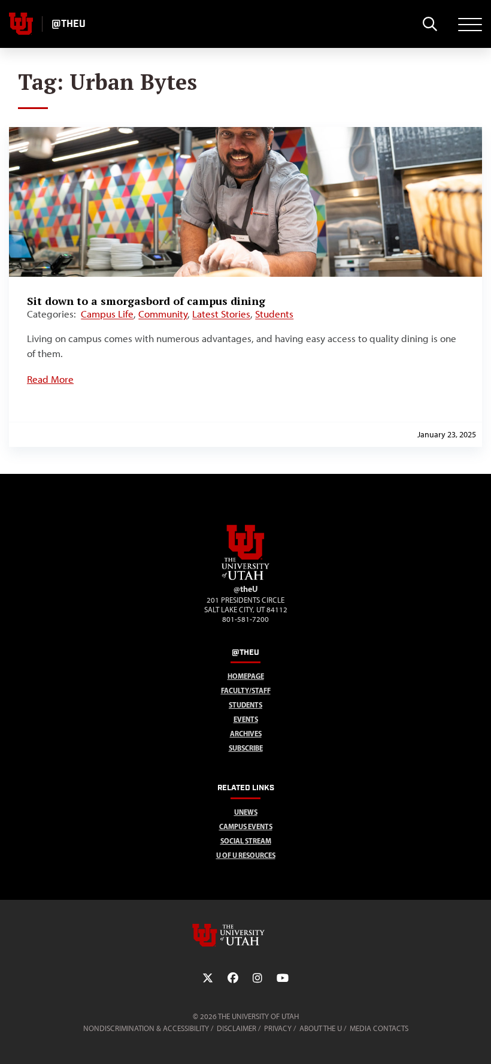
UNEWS (245, 812)
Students (274, 314)
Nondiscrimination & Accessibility (146, 1028)
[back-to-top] (476, 1040)
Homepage (246, 676)
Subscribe (246, 747)
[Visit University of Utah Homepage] (21, 24)
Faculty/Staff (246, 690)
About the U (320, 1028)
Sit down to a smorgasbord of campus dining (146, 301)
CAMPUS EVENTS (245, 826)
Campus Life (107, 314)
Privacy (278, 1028)
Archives (246, 733)
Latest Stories (221, 314)
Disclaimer (236, 1028)
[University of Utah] (245, 935)
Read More (50, 379)
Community (162, 314)
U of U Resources (245, 855)
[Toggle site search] (429, 24)
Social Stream (245, 840)
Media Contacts (379, 1028)
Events (246, 719)
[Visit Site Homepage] (245, 577)
